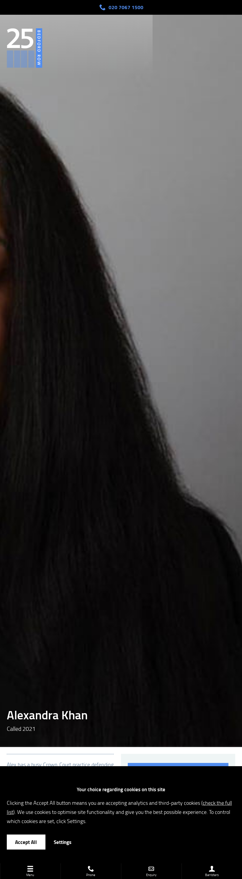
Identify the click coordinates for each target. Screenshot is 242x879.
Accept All (26, 842)
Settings (62, 842)
